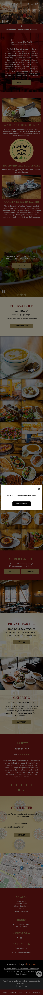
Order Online (21, 504)
